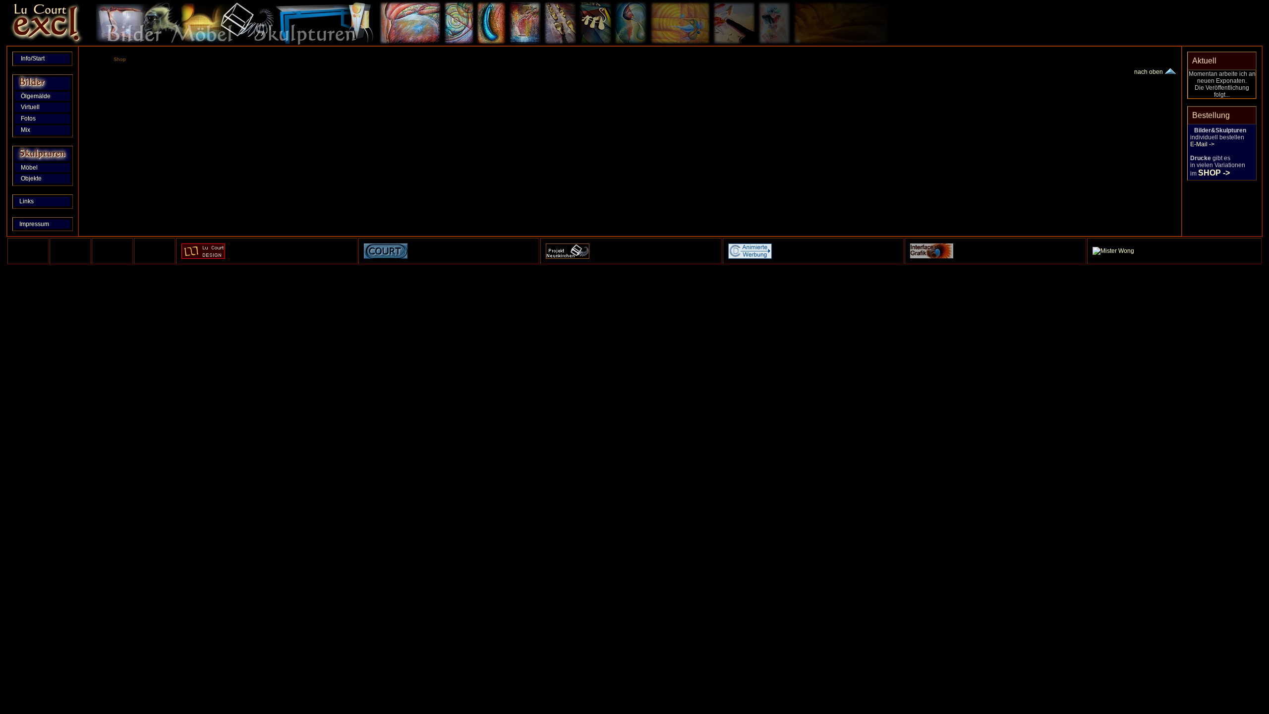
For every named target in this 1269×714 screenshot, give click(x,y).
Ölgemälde (38, 96)
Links (36, 201)
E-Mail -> (1202, 144)
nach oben (1149, 71)
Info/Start (35, 58)
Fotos (38, 118)
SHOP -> (1214, 173)
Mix (37, 129)
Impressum (37, 224)
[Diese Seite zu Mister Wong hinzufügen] (1113, 250)
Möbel (37, 167)
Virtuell (37, 107)
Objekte (37, 178)
